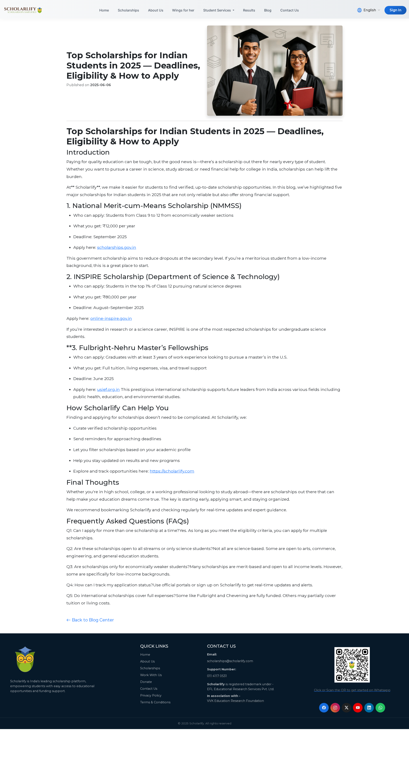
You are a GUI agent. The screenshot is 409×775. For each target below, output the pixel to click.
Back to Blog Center (92, 620)
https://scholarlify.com (172, 471)
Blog (267, 10)
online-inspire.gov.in (111, 318)
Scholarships (128, 10)
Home (104, 10)
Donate (146, 682)
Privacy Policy (150, 695)
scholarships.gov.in (116, 247)
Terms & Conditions (155, 702)
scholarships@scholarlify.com (230, 661)
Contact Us (289, 10)
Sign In (395, 10)
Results (249, 10)
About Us (155, 10)
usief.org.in (108, 389)
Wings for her (183, 10)
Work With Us (151, 675)
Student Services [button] (217, 10)
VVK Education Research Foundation (235, 701)
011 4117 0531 (217, 676)
